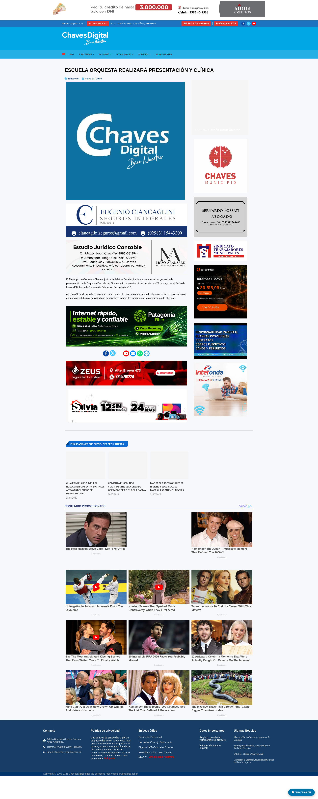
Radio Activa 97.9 (226, 23)
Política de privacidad (105, 727)
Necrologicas (123, 54)
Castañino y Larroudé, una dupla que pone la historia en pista (254, 757)
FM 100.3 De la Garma (196, 23)
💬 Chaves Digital (301, 792)
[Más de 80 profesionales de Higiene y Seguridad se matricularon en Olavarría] (169, 465)
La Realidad (85, 54)
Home (71, 54)
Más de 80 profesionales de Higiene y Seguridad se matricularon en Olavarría (167, 486)
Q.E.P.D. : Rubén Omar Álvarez (217, 130)
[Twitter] (249, 24)
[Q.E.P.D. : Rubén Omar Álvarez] (220, 108)
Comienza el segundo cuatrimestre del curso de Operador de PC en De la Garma (127, 486)
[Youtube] (254, 24)
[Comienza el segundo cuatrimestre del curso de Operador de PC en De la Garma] (127, 465)
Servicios (143, 54)
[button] (111, 23)
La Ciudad (104, 54)
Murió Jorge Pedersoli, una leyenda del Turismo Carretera (149, 23)
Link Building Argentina (161, 753)
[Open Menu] (63, 54)
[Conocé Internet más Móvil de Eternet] (220, 291)
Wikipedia (109, 755)
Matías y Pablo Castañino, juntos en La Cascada (252, 735)
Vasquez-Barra (164, 54)
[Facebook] (243, 24)
